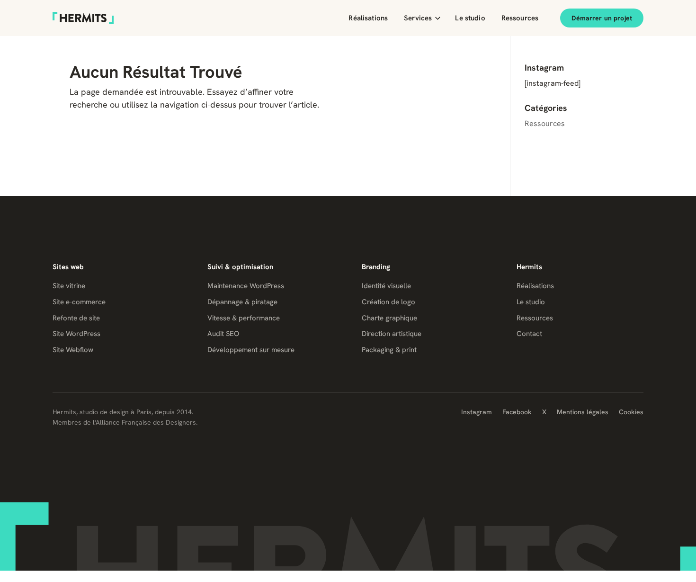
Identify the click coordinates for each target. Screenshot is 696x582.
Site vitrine (69, 286)
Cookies (631, 412)
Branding (376, 267)
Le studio (470, 18)
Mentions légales (582, 412)
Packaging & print (389, 350)
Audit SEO (223, 333)
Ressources (520, 18)
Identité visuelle (386, 286)
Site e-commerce (79, 302)
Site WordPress (76, 333)
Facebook (517, 412)
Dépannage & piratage (242, 302)
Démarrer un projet (601, 18)
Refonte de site (76, 318)
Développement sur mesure (250, 350)
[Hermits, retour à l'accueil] (83, 18)
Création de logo (388, 302)
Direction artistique (391, 333)
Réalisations (368, 18)
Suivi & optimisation (240, 267)
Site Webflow (73, 350)
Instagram (476, 412)
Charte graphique (389, 318)
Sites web (68, 267)
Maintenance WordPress (245, 286)
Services (418, 18)
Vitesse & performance (243, 318)
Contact (529, 333)
